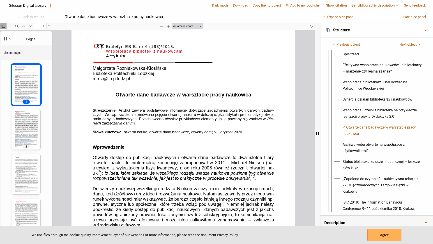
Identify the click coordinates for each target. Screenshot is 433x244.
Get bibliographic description (373, 5)
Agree (384, 235)
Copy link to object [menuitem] (267, 5)
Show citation (336, 5)
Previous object (348, 44)
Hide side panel (414, 17)
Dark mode (220, 5)
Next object (408, 44)
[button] (376, 30)
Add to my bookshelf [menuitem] (306, 5)
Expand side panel (340, 17)
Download (240, 5)
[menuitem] (351, 54)
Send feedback (415, 5)
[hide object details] (317, 133)
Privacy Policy (227, 235)
